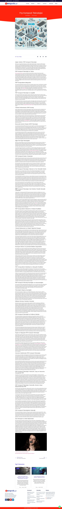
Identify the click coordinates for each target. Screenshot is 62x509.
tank (36, 203)
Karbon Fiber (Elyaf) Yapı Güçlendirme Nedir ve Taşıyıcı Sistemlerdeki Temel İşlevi (22, 477)
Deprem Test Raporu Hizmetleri (40, 496)
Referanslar (51, 3)
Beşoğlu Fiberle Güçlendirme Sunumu (31, 498)
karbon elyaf (24, 88)
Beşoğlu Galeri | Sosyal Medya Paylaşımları (30, 493)
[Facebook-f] (6, 500)
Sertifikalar (28, 494)
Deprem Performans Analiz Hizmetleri (41, 494)
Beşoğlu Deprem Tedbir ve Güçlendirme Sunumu (31, 500)
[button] (38, 57)
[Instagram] (8, 500)
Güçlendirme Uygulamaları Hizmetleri (41, 499)
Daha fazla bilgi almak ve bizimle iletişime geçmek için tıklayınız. (24, 453)
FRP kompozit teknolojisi (19, 73)
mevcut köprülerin (26, 120)
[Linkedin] (13, 500)
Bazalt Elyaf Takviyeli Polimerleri (34, 150)
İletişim (56, 3)
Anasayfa (27, 3)
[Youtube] (11, 500)
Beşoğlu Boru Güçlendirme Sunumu (31, 503)
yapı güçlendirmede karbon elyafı (28, 104)
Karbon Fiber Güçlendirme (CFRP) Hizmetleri (40, 501)
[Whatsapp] (59, 507)
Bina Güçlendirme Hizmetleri (41, 492)
